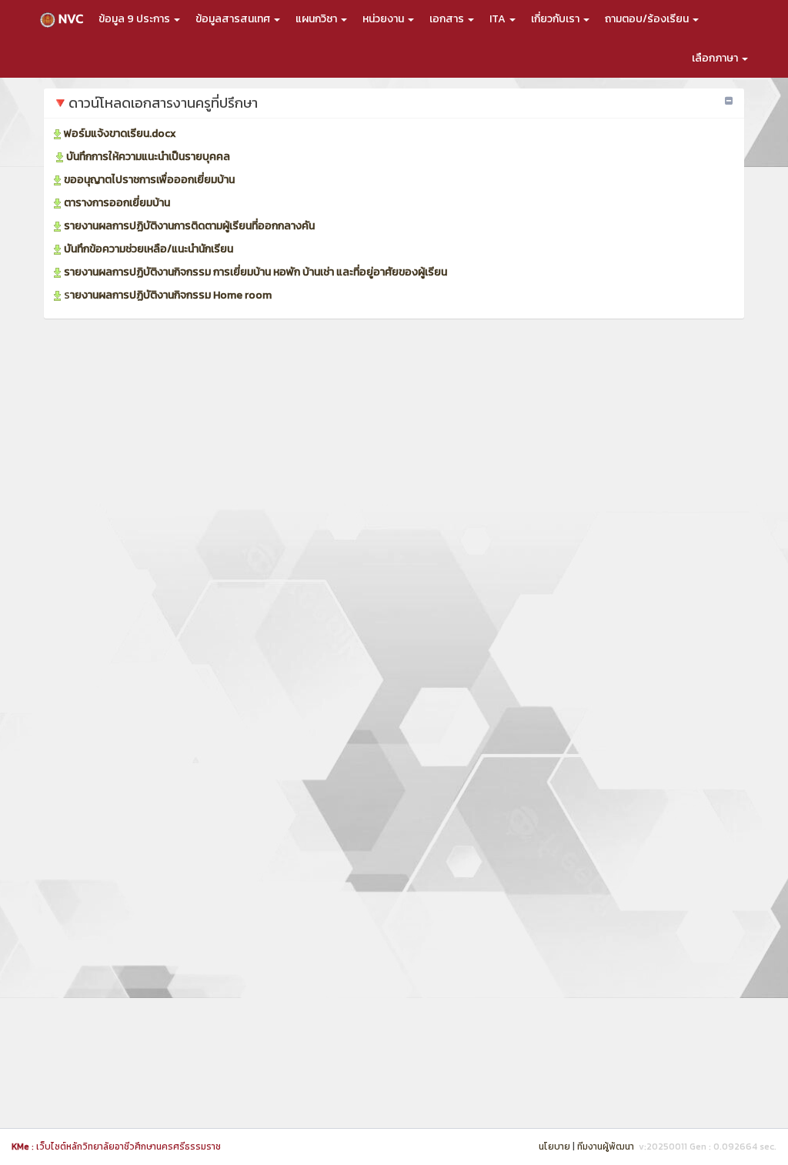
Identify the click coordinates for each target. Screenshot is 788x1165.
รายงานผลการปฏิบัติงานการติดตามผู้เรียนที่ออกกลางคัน (189, 226)
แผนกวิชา (317, 19)
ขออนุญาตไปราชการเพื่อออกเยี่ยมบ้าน (149, 180)
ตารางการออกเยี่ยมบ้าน (117, 203)
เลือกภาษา (716, 58)
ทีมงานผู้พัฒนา (605, 1146)
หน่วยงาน (384, 19)
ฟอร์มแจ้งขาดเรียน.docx (120, 133)
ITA (498, 19)
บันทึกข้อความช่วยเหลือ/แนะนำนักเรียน (148, 249)
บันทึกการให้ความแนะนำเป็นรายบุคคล (148, 157)
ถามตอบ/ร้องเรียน (648, 19)
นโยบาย (554, 1146)
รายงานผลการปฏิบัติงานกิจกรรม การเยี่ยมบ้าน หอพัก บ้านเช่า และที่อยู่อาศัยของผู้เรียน (255, 272)
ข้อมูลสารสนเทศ (233, 19)
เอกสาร (447, 19)
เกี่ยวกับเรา (556, 19)
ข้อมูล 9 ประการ (135, 19)
